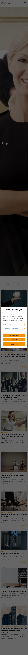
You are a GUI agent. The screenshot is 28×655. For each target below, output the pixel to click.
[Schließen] (25, 310)
